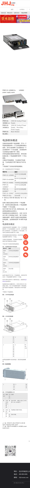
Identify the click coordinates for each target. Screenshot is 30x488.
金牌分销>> (17, 12)
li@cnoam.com (23, 477)
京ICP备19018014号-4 (19, 482)
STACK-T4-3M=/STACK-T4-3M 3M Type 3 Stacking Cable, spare (13, 423)
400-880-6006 (23, 474)
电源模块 (8, 211)
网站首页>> (10, 12)
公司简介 (22, 9)
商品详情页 (24, 12)
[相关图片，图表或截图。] (15, 314)
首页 (12, 9)
